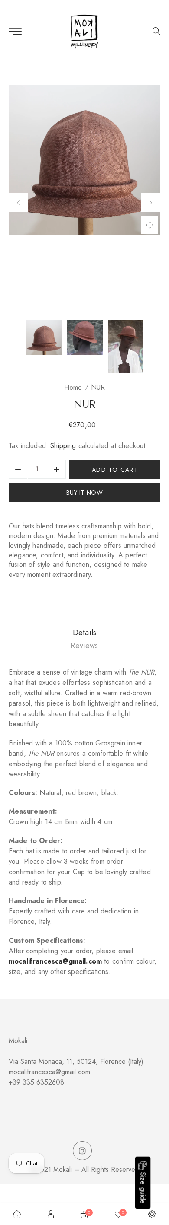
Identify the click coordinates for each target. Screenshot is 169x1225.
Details (84, 632)
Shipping (63, 446)
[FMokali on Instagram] (82, 1151)
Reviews (84, 645)
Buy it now (84, 492)
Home (73, 387)
